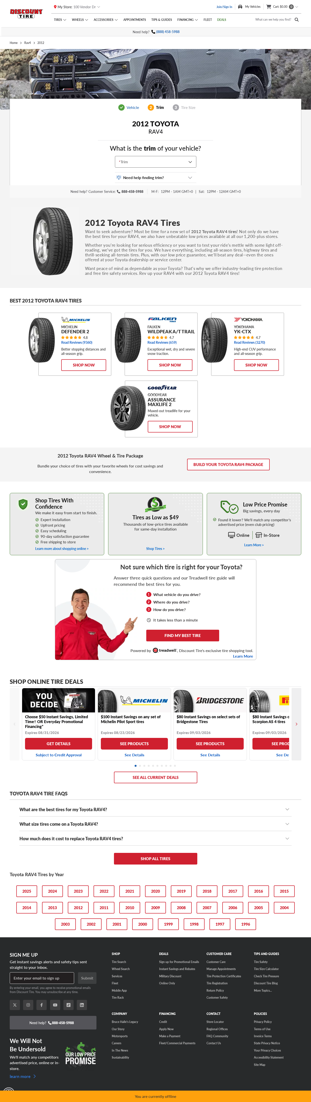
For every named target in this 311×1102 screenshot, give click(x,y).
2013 (52, 907)
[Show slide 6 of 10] (157, 766)
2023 (78, 891)
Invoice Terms (263, 1036)
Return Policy (215, 990)
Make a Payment (169, 1036)
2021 (129, 891)
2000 (142, 924)
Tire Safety (261, 962)
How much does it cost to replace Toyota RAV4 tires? (71, 838)
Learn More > (254, 545)
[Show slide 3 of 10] (144, 766)
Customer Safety (217, 997)
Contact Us (214, 1043)
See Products (134, 743)
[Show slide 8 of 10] (166, 766)
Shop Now (84, 365)
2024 (52, 891)
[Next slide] (296, 724)
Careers (116, 1043)
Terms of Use (262, 1029)
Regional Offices (217, 1029)
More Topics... (263, 990)
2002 (91, 924)
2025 (26, 891)
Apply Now (166, 1029)
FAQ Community (217, 1036)
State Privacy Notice (267, 1043)
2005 (258, 907)
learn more (21, 1076)
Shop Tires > (155, 548)
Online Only (167, 983)
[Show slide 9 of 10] (171, 766)
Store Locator (215, 1022)
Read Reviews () (76, 342)
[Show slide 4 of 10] (149, 766)
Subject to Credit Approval (59, 755)
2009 (155, 907)
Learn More (243, 656)
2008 (181, 907)
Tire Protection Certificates (224, 976)
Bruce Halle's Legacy (125, 1022)
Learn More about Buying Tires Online (38, 495)
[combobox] (120, 162)
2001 (116, 924)
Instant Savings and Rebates (177, 969)
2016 (258, 891)
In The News (120, 1050)
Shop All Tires (155, 858)
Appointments (134, 20)
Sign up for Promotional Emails (179, 962)
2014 (26, 907)
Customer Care (216, 962)
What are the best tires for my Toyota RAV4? (63, 809)
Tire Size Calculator (266, 969)
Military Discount (170, 976)
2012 (78, 907)
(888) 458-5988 (168, 31)
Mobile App (119, 990)
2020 (155, 891)
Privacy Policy (263, 1022)
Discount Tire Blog (266, 983)
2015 (284, 891)
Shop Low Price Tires (155, 495)
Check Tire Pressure (266, 976)
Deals (221, 20)
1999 (168, 924)
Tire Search (119, 962)
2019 (181, 891)
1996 (245, 924)
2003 (65, 924)
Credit (163, 1022)
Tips (161, 20)
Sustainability (120, 1057)
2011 (104, 907)
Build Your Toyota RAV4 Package (228, 464)
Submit (87, 978)
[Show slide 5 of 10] (153, 766)
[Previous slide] (14, 724)
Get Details (58, 743)
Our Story (118, 1029)
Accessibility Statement (269, 1057)
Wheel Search (121, 969)
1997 (220, 924)
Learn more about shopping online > (62, 548)
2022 (104, 891)
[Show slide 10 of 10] (175, 766)
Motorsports (120, 1036)
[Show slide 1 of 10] (136, 766)
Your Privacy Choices (267, 1050)
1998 (194, 924)
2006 (232, 907)
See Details (134, 755)
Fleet (208, 20)
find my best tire (182, 635)
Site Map (259, 1065)
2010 (129, 907)
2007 (207, 907)
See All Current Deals (156, 777)
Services (117, 976)
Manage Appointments (221, 969)
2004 (284, 907)
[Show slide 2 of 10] (140, 766)
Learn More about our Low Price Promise (254, 495)
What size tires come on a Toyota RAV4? (58, 824)
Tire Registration (217, 983)
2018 (207, 891)
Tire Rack (118, 997)
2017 (232, 891)
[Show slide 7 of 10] (162, 766)
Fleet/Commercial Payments (177, 1043)
